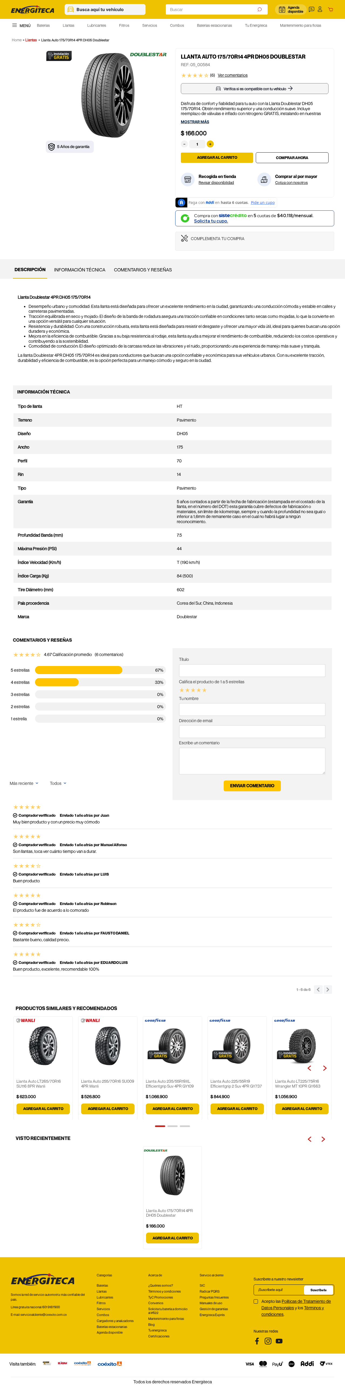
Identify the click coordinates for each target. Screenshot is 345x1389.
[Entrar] (321, 9)
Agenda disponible (295, 9)
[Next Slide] (323, 1139)
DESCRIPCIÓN (30, 269)
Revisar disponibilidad (216, 182)
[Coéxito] (110, 1364)
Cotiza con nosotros (291, 182)
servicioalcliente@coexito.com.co (43, 1315)
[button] (312, 9)
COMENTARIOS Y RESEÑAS (143, 270)
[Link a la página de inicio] (17, 40)
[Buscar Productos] (260, 9)
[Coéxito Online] (82, 1363)
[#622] (47, 1363)
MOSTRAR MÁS (195, 122)
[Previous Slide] (310, 1139)
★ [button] (182, 690)
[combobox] (217, 9)
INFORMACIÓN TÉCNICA (79, 270)
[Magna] (62, 1363)
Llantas (31, 40)
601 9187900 (51, 1307)
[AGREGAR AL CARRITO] (292, 157)
